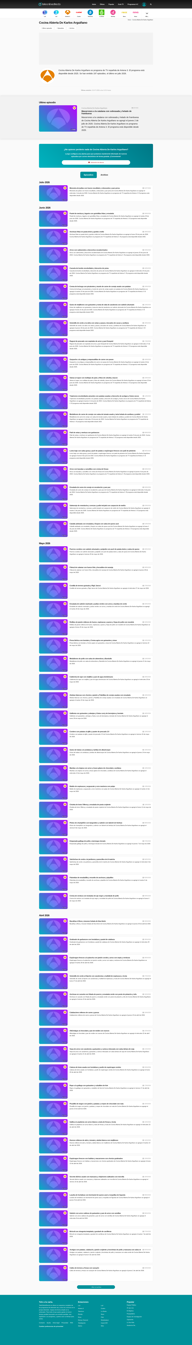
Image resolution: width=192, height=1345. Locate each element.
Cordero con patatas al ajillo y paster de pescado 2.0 (89, 731)
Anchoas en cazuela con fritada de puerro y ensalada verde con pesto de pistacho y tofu (103, 994)
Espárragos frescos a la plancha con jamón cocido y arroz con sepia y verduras (100, 958)
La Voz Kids (130, 1322)
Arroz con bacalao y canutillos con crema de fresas (89, 469)
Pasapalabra (131, 1314)
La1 (79, 1305)
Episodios (88, 175)
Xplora (80, 1326)
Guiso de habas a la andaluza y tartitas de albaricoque (90, 750)
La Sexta (103, 1311)
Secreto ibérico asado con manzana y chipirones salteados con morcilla (97, 1177)
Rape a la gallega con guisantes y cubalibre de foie (89, 1085)
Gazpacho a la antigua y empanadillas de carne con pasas (92, 359)
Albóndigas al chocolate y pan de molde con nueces (89, 1031)
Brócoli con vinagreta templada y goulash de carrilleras (90, 1231)
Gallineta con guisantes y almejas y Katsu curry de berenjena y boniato (96, 713)
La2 (102, 1305)
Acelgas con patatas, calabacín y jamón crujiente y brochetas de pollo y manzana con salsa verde (107, 1250)
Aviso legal (56, 1323)
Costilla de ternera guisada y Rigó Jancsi (85, 585)
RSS (71, 1323)
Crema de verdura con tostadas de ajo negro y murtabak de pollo (94, 896)
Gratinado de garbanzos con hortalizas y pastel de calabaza (92, 939)
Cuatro (103, 1308)
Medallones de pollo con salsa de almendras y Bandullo (91, 658)
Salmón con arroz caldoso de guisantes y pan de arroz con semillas (95, 1213)
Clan (102, 1317)
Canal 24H (104, 1323)
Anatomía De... (131, 1325)
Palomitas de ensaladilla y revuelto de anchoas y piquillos (91, 877)
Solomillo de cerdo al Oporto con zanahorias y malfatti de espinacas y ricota (98, 976)
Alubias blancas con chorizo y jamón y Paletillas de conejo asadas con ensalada (100, 695)
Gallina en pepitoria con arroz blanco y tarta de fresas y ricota (93, 1122)
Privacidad (65, 1323)
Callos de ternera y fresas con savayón (84, 1268)
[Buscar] (151, 4)
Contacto (42, 1323)
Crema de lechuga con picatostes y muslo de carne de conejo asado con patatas (100, 286)
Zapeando (130, 1319)
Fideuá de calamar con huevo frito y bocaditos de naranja (91, 567)
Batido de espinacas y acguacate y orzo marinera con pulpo (92, 786)
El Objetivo (130, 1311)
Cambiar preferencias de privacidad (51, 1326)
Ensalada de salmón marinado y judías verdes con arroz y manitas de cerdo (98, 604)
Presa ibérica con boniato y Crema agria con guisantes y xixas (93, 640)
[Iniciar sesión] (144, 4)
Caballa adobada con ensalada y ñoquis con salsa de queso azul (94, 524)
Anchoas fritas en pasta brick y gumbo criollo (87, 232)
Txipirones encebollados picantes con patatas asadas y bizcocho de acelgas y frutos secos (104, 396)
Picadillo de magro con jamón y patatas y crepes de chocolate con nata (97, 1104)
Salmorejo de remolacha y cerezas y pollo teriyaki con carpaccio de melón (98, 505)
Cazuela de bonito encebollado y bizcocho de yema (89, 268)
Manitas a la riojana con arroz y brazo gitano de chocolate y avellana (95, 768)
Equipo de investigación (134, 1316)
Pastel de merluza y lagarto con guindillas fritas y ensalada (92, 213)
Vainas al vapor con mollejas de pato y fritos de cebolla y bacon (94, 378)
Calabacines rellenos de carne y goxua (84, 1012)
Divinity (80, 1314)
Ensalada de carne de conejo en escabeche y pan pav (90, 487)
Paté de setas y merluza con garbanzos (84, 432)
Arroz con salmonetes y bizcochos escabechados (89, 250)
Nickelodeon (105, 1320)
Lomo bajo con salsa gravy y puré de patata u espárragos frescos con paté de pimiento (103, 451)
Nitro (102, 1326)
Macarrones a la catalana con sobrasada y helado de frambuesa (107, 112)
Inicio (129, 20)
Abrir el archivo (96, 1287)
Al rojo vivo (130, 1308)
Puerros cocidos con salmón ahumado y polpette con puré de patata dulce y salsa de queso (104, 549)
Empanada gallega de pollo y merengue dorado (88, 841)
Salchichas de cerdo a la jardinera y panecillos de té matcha (92, 859)
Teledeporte (82, 1323)
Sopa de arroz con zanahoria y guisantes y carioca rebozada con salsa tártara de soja (102, 1049)
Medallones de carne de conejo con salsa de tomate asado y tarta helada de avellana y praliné (105, 414)
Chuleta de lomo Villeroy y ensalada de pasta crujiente (90, 804)
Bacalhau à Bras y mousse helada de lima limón (88, 921)
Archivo (104, 175)
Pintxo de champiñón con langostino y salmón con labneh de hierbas (96, 823)
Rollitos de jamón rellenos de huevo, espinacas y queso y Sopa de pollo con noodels (102, 622)
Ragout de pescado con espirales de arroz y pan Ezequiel (91, 341)
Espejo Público (131, 1305)
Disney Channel (83, 1320)
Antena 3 (81, 1308)
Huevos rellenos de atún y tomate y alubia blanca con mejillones (94, 1140)
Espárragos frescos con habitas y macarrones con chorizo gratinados (96, 1158)
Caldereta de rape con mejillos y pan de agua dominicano (91, 677)
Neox (102, 1314)
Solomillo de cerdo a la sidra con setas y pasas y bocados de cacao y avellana (99, 323)
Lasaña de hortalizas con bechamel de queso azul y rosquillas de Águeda (97, 1195)
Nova (79, 1317)
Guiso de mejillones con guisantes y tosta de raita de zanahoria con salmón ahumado (102, 305)
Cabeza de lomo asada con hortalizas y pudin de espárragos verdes (95, 1067)
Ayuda (49, 1323)
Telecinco (81, 1311)
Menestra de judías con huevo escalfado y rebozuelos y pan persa (95, 188)
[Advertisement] (96, 49)
